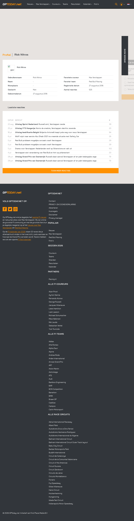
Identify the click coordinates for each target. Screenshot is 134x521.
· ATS (50, 375)
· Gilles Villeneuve (55, 487)
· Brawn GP (52, 399)
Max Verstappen (42, 4)
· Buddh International (56, 453)
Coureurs (56, 4)
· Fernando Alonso (55, 298)
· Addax (51, 341)
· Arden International (56, 358)
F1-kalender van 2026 (16, 232)
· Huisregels (53, 211)
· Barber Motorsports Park (58, 449)
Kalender (87, 4)
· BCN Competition (55, 389)
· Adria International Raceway (60, 422)
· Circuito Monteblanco (57, 476)
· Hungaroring (53, 497)
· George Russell (54, 302)
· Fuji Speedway (54, 483)
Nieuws (30, 4)
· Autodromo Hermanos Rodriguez (61, 432)
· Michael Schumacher (57, 315)
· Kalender (52, 267)
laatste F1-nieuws (39, 217)
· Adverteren (53, 208)
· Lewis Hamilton (54, 309)
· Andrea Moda (54, 355)
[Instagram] (15, 209)
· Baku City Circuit (55, 446)
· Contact (51, 201)
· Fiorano (51, 480)
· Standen (52, 260)
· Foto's (51, 241)
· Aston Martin (53, 369)
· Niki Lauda (52, 322)
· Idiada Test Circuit (55, 500)
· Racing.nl (52, 279)
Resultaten (75, 4)
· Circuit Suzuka (54, 466)
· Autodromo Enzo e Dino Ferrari (60, 429)
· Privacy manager (55, 218)
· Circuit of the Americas (57, 463)
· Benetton (52, 392)
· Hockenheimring (55, 493)
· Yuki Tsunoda (54, 329)
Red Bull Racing (95, 81)
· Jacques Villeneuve (56, 305)
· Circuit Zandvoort (55, 470)
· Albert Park (53, 425)
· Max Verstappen (55, 234)
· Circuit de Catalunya (57, 456)
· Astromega (53, 372)
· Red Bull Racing (55, 237)
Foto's (96, 4)
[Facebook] (5, 209)
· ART (50, 365)
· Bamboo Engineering (57, 382)
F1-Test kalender (24, 239)
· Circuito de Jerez (55, 473)
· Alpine (51, 352)
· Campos (51, 406)
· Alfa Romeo (53, 345)
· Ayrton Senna (54, 295)
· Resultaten (53, 263)
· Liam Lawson (53, 312)
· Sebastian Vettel (55, 326)
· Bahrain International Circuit (60, 439)
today (12, 4)
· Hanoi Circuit (53, 490)
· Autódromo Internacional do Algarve (63, 435)
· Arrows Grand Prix (55, 362)
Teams (65, 4)
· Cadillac (52, 403)
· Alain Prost (53, 292)
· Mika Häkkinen (54, 319)
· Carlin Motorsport (55, 409)
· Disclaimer (52, 215)
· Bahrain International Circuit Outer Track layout (68, 442)
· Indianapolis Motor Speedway (60, 504)
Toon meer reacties (60, 171)
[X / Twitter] (10, 209)
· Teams (51, 256)
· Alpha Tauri (53, 348)
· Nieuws (51, 230)
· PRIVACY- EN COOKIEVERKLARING (62, 204)
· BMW (50, 396)
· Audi (50, 379)
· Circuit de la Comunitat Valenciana (62, 459)
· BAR (50, 386)
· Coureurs (52, 253)
